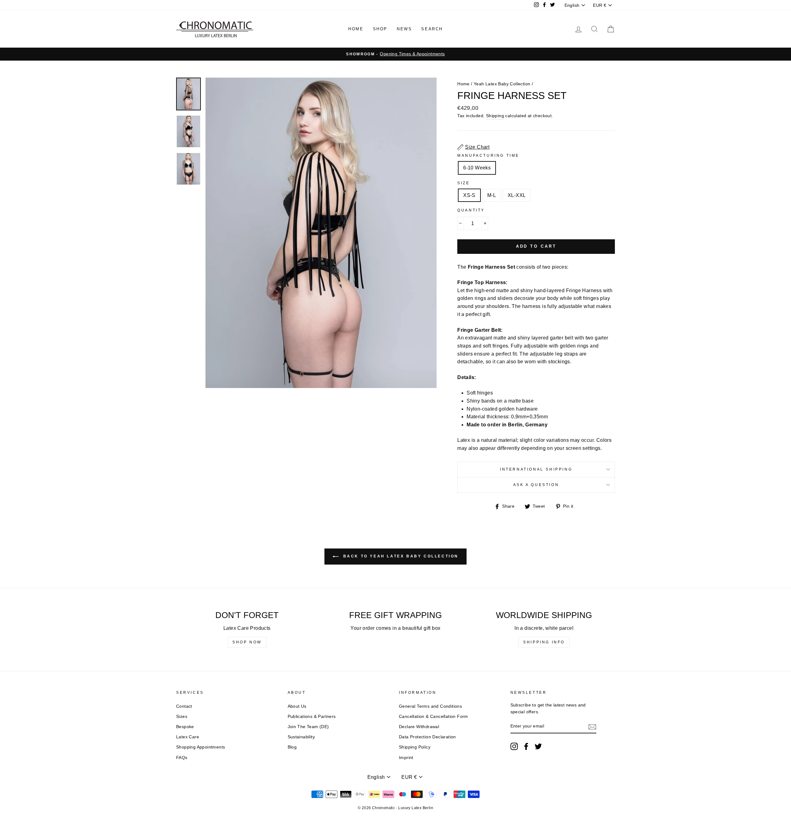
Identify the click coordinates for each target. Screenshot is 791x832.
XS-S (469, 195)
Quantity (471, 210)
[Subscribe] (592, 727)
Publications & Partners (312, 716)
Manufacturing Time (488, 155)
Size (463, 183)
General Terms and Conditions (430, 706)
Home (355, 29)
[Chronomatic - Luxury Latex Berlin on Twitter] (538, 746)
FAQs (182, 757)
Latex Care (187, 737)
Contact (184, 706)
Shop (380, 29)
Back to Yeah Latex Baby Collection (400, 556)
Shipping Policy (414, 747)
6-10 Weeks (477, 167)
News (404, 29)
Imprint (406, 757)
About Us (297, 706)
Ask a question (536, 485)
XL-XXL (517, 195)
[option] (395, 54)
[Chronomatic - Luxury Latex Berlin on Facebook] (526, 746)
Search (432, 29)
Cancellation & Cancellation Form (433, 716)
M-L (491, 195)
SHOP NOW (247, 642)
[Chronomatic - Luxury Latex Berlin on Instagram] (514, 746)
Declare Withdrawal (419, 726)
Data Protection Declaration (427, 737)
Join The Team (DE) (308, 726)
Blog (292, 747)
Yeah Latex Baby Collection (502, 84)
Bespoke (185, 726)
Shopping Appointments (200, 747)
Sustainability (301, 737)
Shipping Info (544, 642)
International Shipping (536, 469)
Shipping (495, 115)
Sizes (181, 716)
